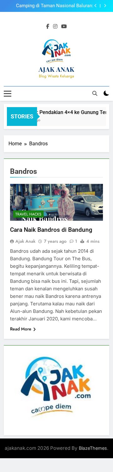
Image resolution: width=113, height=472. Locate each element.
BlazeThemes (93, 448)
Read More (20, 329)
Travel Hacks (28, 214)
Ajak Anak (25, 241)
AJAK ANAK (56, 69)
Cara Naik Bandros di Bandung (51, 229)
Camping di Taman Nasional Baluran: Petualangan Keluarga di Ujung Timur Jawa (48, 5)
